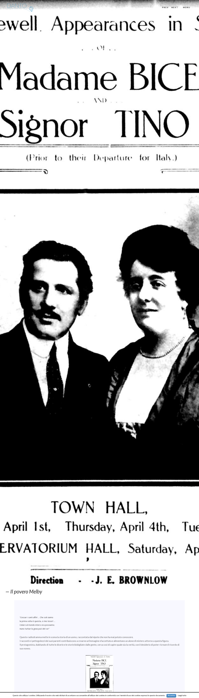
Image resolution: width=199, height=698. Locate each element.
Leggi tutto (182, 695)
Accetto (171, 695)
